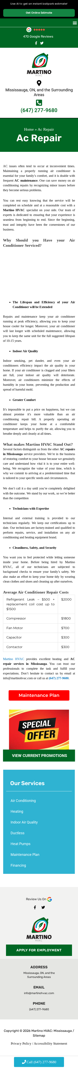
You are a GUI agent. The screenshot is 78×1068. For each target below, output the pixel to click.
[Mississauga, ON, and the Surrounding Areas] (39, 83)
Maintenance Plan (25, 854)
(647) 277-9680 (39, 110)
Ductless (17, 833)
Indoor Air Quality (24, 822)
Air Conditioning (23, 801)
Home (29, 129)
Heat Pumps (20, 844)
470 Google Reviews (38, 36)
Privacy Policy (21, 1043)
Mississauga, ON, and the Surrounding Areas (39, 92)
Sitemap (39, 1035)
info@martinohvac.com (39, 993)
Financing (18, 865)
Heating (17, 811)
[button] (74, 22)
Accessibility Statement (50, 1043)
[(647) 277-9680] (39, 102)
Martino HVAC (14, 659)
